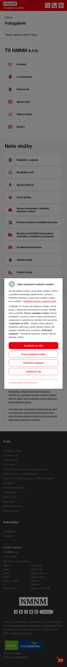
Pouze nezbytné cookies (33, 354)
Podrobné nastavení (33, 363)
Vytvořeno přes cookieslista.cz (23, 383)
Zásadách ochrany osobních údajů (40, 301)
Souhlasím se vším (33, 345)
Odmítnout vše (33, 371)
